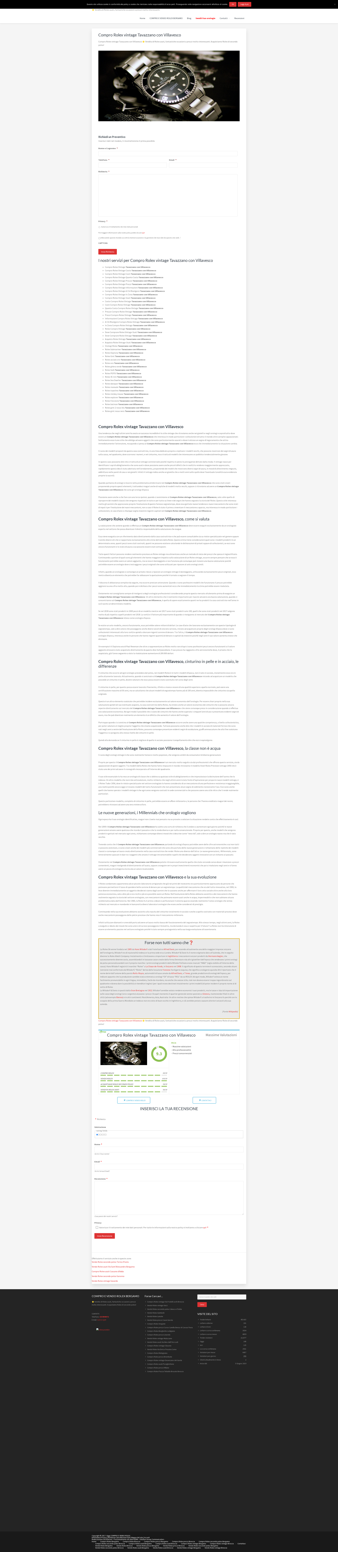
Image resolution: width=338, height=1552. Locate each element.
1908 (179, 966)
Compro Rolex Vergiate (156, 1324)
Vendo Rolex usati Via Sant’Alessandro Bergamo (113, 1266)
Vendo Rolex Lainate (155, 1316)
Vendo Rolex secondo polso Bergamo (203, 1546)
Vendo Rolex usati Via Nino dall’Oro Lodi (162, 1342)
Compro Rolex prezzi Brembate (159, 1357)
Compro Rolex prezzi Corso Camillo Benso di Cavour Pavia (170, 1327)
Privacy (102, 221)
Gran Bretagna (137, 990)
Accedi (147, 1537)
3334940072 (104, 1317)
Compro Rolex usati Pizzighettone (160, 1364)
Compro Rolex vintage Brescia (222, 1543)
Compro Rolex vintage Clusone (159, 1345)
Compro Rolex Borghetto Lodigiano (161, 1331)
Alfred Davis (169, 949)
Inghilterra (173, 956)
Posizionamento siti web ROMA (126, 1539)
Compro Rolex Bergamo (109, 1541)
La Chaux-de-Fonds (154, 966)
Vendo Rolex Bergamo (104, 1546)
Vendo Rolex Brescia (124, 1546)
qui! (143, 233)
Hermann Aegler (215, 956)
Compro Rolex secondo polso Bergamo (214, 1541)
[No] (334, 4)
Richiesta (103, 171)
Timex (187, 973)
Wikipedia (232, 1011)
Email (172, 160)
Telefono (103, 160)
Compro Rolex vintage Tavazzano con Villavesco (120, 1020)
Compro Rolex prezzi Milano (158, 1368)
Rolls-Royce (138, 973)
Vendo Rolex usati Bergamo (138, 1548)
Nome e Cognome (108, 148)
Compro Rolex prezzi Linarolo (158, 1335)
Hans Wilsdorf (141, 949)
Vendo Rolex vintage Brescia (216, 1548)
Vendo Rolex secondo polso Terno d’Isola (110, 1262)
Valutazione (100, 1127)
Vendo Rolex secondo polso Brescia (109, 1548)
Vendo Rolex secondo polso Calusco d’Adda (164, 1309)
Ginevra (206, 993)
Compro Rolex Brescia (131, 1541)
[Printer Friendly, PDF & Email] (102, 1031)
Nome (97, 1144)
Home (94, 1541)
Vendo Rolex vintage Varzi (157, 1305)
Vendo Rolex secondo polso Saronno (108, 1276)
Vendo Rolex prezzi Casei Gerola (160, 1320)
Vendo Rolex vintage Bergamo (189, 1548)
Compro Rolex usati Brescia (166, 1543)
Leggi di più (244, 4)
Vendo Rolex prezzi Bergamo (147, 1546)
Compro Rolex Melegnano (157, 1353)
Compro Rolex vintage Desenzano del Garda (164, 1360)
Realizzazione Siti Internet (102, 1539)
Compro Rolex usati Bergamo (140, 1543)
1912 (150, 990)
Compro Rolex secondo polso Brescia (110, 1543)
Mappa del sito (137, 1537)
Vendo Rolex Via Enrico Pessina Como (162, 1349)
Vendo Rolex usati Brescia (163, 1548)
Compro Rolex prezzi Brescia (183, 1541)
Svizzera (169, 966)
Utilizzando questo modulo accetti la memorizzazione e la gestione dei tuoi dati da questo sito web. (141, 238)
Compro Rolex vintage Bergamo (193, 1543)
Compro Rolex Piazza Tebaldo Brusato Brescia (165, 1371)
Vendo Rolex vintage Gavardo (105, 1281)
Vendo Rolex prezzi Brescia (174, 1546)
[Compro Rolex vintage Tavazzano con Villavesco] (123, 1054)
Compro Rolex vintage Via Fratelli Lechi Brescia (165, 1302)
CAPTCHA (102, 243)
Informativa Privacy (99, 1537)
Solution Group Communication (152, 1539)
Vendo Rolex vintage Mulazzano (159, 1338)
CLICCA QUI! (101, 1320)
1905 (130, 949)
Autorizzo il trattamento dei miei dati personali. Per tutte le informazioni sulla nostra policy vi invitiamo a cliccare (152, 1227)
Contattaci (242, 1543)
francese (166, 969)
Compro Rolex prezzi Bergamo (156, 1541)
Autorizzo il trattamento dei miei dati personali (119, 227)
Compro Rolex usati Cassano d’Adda (108, 1271)
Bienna (119, 997)
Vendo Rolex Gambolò (156, 1313)
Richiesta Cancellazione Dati (119, 1537)
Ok (233, 4)
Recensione (100, 1178)
